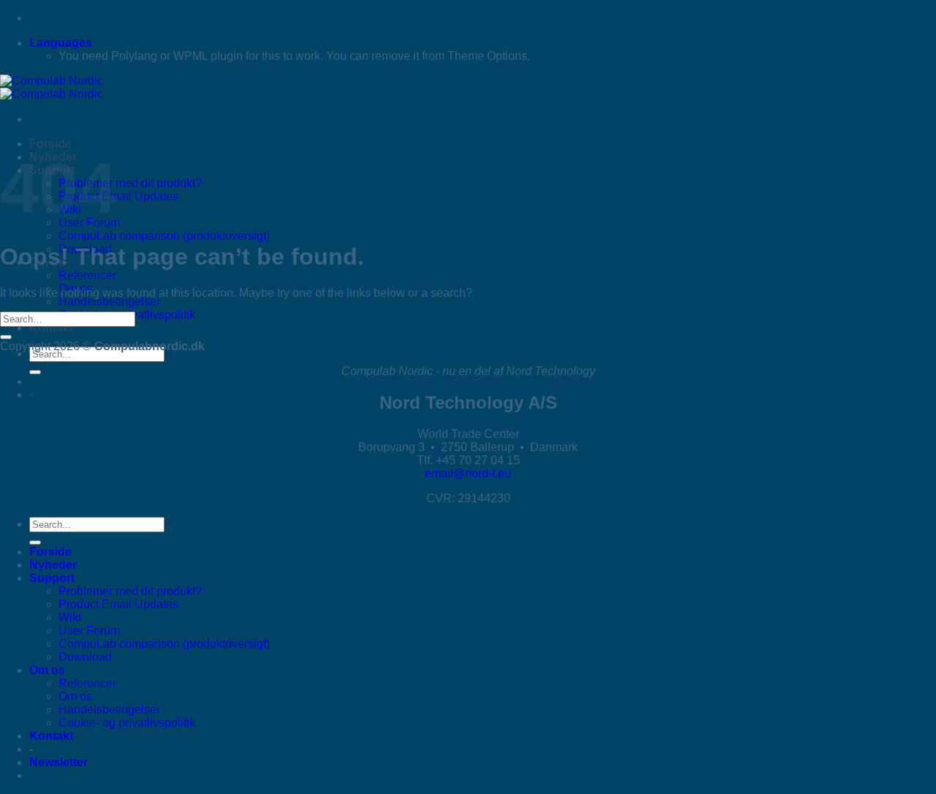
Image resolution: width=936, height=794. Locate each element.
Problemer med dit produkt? (130, 183)
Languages (60, 43)
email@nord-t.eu (468, 473)
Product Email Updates (118, 196)
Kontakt (51, 328)
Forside (50, 143)
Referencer (87, 275)
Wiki (69, 617)
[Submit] (35, 372)
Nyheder (53, 565)
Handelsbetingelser (109, 301)
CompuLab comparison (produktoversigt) (164, 236)
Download (85, 657)
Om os (47, 670)
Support (52, 578)
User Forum (89, 630)
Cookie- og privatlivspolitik (126, 723)
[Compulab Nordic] (51, 87)
